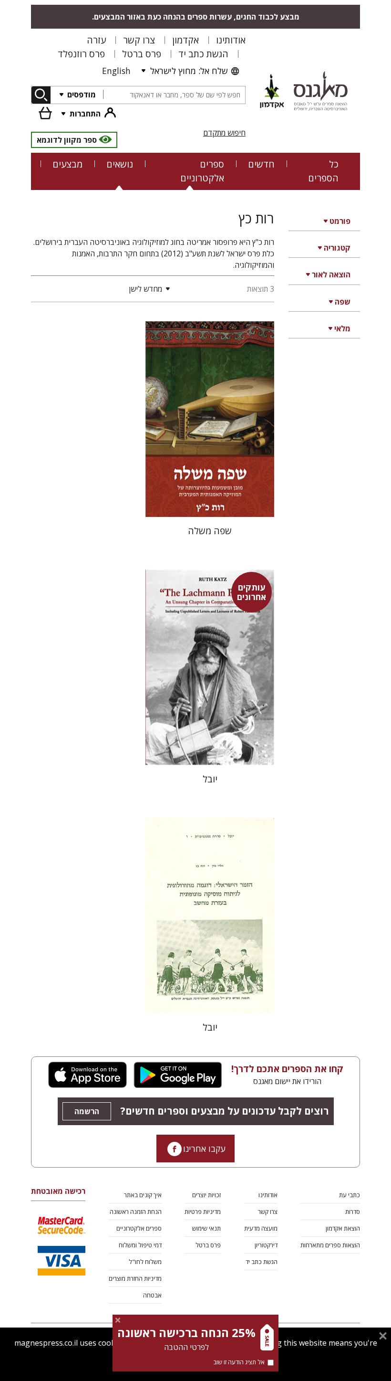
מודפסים (80, 94)
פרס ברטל (141, 53)
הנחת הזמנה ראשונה (136, 1211)
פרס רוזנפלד (81, 53)
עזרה (96, 39)
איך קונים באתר (143, 1195)
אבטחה (152, 1295)
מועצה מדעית (261, 1228)
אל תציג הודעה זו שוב (239, 1362)
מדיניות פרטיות (203, 1211)
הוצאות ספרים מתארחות (330, 1245)
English (116, 70)
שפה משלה (210, 530)
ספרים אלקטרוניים (202, 171)
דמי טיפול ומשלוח (140, 1245)
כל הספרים (323, 171)
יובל (210, 778)
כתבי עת (349, 1195)
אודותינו (231, 39)
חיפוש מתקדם (224, 132)
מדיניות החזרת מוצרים (135, 1278)
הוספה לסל (210, 501)
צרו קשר (139, 39)
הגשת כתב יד (203, 53)
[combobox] (174, 95)
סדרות (352, 1211)
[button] (102, 289)
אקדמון (185, 39)
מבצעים (67, 164)
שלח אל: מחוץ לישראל (188, 70)
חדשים (261, 164)
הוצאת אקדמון (343, 1228)
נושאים (119, 164)
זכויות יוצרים (206, 1195)
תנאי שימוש (206, 1228)
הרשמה (86, 1111)
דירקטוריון (266, 1245)
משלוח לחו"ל (145, 1261)
